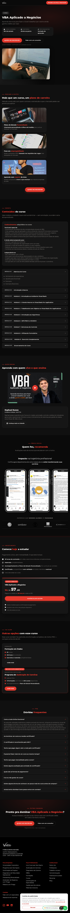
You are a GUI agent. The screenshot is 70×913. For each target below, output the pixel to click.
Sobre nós (52, 865)
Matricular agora (35, 598)
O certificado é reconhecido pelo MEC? (17, 742)
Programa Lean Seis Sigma (11, 868)
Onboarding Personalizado (11, 877)
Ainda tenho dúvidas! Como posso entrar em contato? (22, 789)
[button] (35, 388)
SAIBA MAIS (10, 662)
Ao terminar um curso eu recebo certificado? (19, 736)
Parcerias (52, 878)
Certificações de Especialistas (31, 881)
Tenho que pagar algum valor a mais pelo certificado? (22, 748)
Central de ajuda (54, 873)
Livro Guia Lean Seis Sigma (34, 865)
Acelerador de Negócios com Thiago (10, 881)
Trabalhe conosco (54, 870)
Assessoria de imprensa (10, 897)
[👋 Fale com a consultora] (65, 908)
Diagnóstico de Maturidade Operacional (11, 874)
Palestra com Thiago (9, 884)
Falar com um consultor (33, 40)
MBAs (28, 873)
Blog (50, 880)
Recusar (32, 907)
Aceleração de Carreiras (33, 868)
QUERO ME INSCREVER (12, 40)
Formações (29, 875)
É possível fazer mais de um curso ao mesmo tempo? (22, 754)
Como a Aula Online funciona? (14, 719)
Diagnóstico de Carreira (33, 870)
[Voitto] (4, 3)
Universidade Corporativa (10, 865)
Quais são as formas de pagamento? (16, 772)
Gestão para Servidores (33, 885)
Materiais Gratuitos (32, 888)
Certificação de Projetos (10, 870)
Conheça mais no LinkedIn (17, 423)
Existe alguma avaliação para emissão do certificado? (22, 766)
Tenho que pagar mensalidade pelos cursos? (19, 760)
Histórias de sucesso (55, 875)
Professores (53, 868)
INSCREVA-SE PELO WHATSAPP (57, 2)
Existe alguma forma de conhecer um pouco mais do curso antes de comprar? (30, 783)
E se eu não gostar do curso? (13, 777)
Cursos (28, 878)
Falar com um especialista (11, 895)
